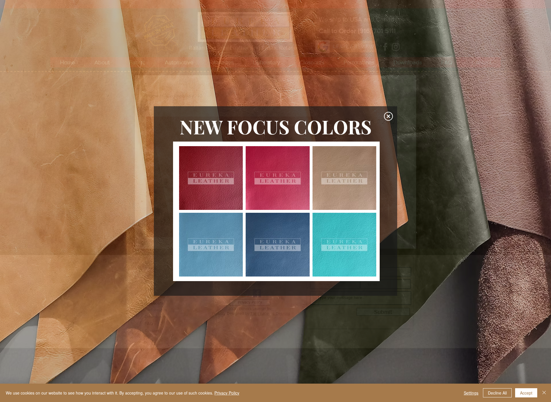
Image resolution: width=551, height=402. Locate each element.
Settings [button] (471, 393)
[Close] (544, 392)
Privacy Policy (226, 393)
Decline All (497, 393)
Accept (526, 393)
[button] (388, 116)
